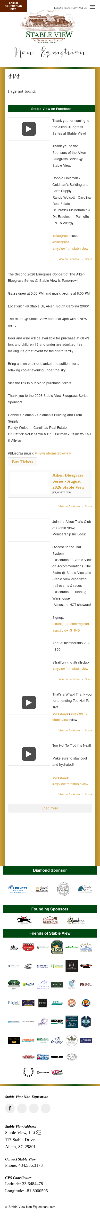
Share (88, 259)
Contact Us (80, 8)
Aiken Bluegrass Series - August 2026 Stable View (68, 481)
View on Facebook (69, 259)
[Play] (29, 129)
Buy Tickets (22, 461)
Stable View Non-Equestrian (28, 1206)
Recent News (62, 8)
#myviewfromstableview (70, 248)
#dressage (60, 713)
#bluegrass (60, 235)
